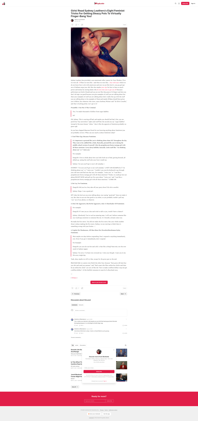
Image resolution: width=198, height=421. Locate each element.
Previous (76, 294)
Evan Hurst (80, 355)
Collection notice (113, 410)
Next (122, 294)
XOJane (74, 278)
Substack (91, 417)
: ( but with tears (114, 83)
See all (74, 387)
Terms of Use (106, 375)
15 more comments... (76, 337)
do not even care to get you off (107, 90)
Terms (106, 410)
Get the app (106, 414)
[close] (114, 350)
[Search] (175, 3)
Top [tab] (73, 345)
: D (79, 83)
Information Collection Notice (98, 376)
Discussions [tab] (83, 345)
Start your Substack (95, 414)
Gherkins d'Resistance (80, 319)
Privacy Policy (111, 376)
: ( (93, 83)
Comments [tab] (74, 305)
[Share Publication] (179, 3)
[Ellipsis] (126, 319)
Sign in (193, 3)
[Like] (72, 24)
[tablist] (77, 304)
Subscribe (185, 3)
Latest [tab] (76, 345)
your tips (104, 87)
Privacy (102, 410)
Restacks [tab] (81, 305)
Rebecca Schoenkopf (80, 19)
